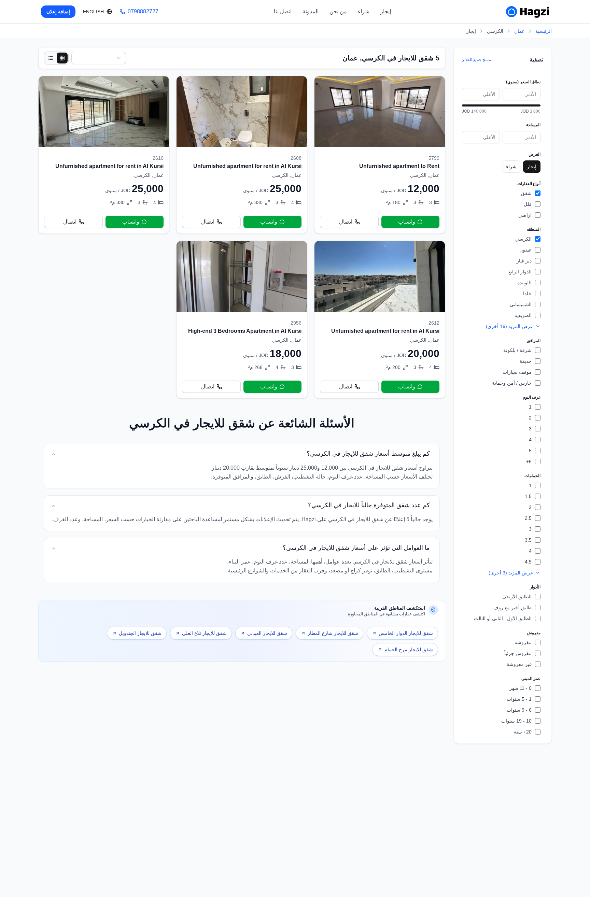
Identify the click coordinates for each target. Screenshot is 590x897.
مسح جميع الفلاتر (476, 59)
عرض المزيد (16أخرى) (509, 326)
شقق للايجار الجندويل (140, 633)
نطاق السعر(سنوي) (523, 82)
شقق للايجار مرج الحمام (408, 649)
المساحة (533, 125)
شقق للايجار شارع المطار (333, 633)
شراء (363, 11)
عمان (519, 31)
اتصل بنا (283, 11)
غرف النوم (531, 397)
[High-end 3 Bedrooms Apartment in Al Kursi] (242, 319)
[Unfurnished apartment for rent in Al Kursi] (242, 154)
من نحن (338, 11)
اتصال (345, 222)
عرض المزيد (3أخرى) (511, 572)
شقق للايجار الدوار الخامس (406, 633)
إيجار (385, 11)
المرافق (533, 340)
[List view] (50, 58)
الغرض (534, 154)
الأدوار (535, 587)
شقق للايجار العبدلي (267, 633)
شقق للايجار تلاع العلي (204, 633)
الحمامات (532, 475)
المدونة (311, 11)
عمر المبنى (530, 678)
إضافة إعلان (58, 11)
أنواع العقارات (528, 183)
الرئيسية (543, 31)
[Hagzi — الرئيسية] (527, 11)
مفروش (533, 632)
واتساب (406, 222)
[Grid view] (62, 58)
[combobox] (98, 58)
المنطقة (533, 229)
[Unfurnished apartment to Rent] (379, 154)
